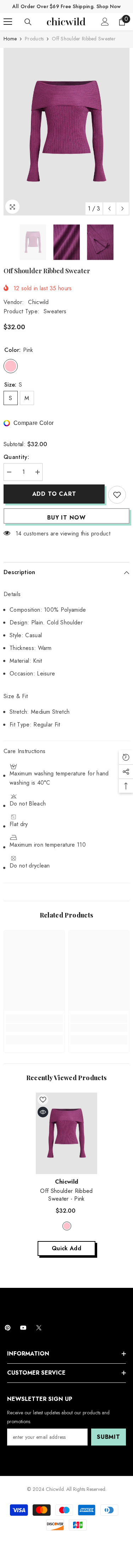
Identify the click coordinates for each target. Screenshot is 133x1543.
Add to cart (54, 494)
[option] (66, 131)
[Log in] (105, 22)
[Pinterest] (7, 1328)
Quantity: (16, 457)
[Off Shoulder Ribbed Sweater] (66, 1133)
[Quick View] (43, 1112)
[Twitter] (39, 1328)
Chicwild (38, 302)
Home (10, 38)
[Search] (28, 22)
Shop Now (108, 6)
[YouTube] (23, 1328)
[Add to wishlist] (117, 495)
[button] (109, 208)
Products (34, 38)
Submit (108, 1437)
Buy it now (66, 518)
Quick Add (66, 1248)
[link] (34, 1028)
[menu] (8, 21)
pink (66, 1226)
